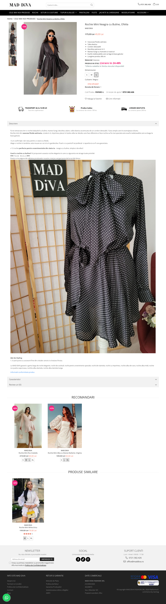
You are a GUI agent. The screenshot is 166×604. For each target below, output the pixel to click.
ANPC (48, 593)
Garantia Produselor (54, 587)
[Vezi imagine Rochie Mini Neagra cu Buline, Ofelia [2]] (12, 49)
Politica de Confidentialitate (35, 565)
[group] (50, 58)
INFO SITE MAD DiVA (16, 575)
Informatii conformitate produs (22, 372)
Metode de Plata (52, 581)
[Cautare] (91, 5)
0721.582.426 (135, 557)
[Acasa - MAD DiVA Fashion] (20, 5)
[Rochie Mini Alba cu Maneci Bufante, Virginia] (65, 426)
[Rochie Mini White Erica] (28, 500)
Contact (10, 590)
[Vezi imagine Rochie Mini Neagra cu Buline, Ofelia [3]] (12, 60)
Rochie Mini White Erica (28, 527)
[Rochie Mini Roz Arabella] (28, 426)
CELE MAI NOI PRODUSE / (25, 18)
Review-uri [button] (15, 384)
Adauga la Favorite (94, 98)
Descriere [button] (13, 123)
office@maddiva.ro (135, 561)
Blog (9, 593)
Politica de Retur (52, 584)
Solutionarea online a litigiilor (57, 590)
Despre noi (11, 581)
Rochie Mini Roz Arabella (28, 453)
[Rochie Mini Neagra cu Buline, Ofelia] (50, 58)
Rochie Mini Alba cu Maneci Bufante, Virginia (65, 453)
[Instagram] (88, 559)
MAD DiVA (89, 28)
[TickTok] (83, 559)
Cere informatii (114, 98)
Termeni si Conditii (14, 584)
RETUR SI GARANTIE (54, 575)
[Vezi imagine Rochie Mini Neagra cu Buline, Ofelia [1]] (12, 38)
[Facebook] (78, 559)
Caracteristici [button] (14, 379)
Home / (10, 18)
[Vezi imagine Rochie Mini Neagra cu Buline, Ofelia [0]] (12, 27)
